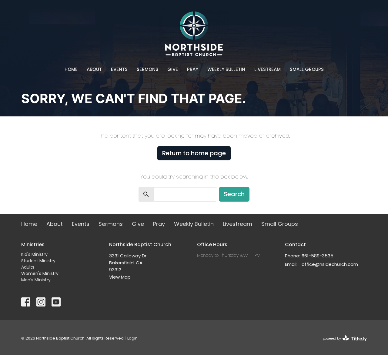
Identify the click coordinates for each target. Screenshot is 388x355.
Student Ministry (38, 261)
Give (172, 69)
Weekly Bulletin (226, 69)
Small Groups (307, 69)
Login (132, 338)
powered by (342, 343)
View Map (120, 277)
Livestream (267, 69)
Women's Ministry (40, 273)
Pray (192, 69)
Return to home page (194, 153)
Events (119, 69)
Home (71, 69)
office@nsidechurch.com (330, 264)
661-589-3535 (317, 256)
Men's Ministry (36, 280)
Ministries (33, 244)
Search (234, 194)
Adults (27, 267)
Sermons (147, 69)
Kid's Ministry (34, 254)
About (94, 69)
